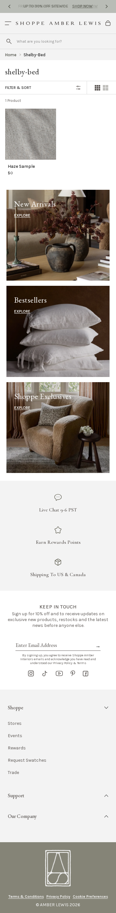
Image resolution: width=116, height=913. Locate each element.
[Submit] (9, 41)
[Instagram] (31, 673)
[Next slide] (107, 6)
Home (10, 55)
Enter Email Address (35, 638)
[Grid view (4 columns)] (97, 88)
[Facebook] (85, 673)
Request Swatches (27, 760)
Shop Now (82, 6)
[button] (58, 708)
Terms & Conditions (26, 896)
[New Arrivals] (58, 235)
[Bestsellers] (58, 331)
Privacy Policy (58, 896)
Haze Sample (21, 166)
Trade (13, 772)
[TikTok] (45, 673)
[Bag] (108, 23)
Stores (15, 723)
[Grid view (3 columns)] (105, 88)
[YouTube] (59, 673)
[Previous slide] (9, 6)
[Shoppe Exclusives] (58, 427)
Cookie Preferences (90, 896)
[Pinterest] (73, 673)
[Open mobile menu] (8, 23)
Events (15, 736)
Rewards (17, 748)
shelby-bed (34, 55)
